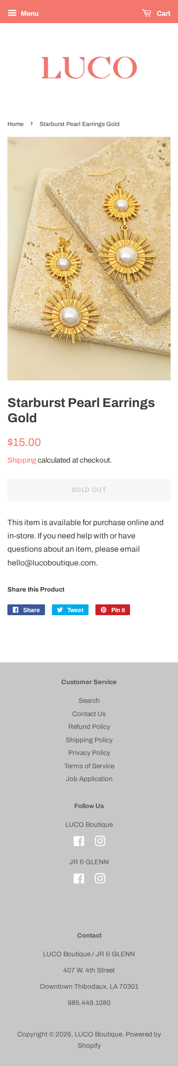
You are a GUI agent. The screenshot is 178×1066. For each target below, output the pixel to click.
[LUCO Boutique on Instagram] (99, 843)
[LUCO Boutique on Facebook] (79, 843)
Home (15, 124)
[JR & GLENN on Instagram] (99, 880)
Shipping (21, 460)
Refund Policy (89, 726)
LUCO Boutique (98, 1034)
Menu (29, 13)
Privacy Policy (89, 752)
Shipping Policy (89, 740)
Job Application (89, 779)
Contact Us (89, 714)
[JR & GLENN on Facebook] (79, 880)
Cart (163, 13)
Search (89, 700)
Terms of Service (89, 766)
